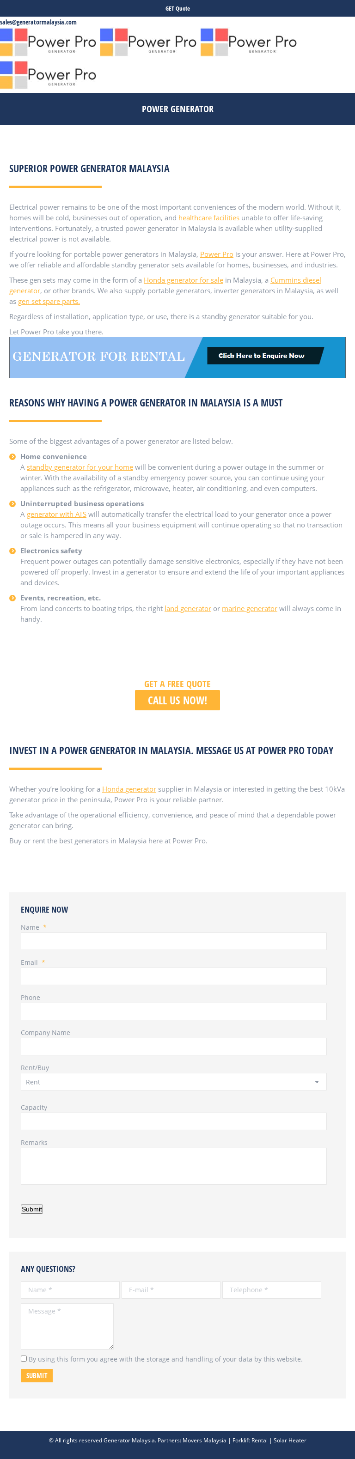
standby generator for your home (80, 467)
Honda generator (129, 788)
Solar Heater (290, 1440)
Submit (32, 1209)
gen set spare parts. (49, 301)
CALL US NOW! (177, 700)
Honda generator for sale (183, 280)
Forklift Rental (250, 1440)
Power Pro (216, 254)
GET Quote (177, 8)
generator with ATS (56, 514)
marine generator (249, 608)
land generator (188, 608)
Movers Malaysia (204, 1440)
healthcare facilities (208, 217)
